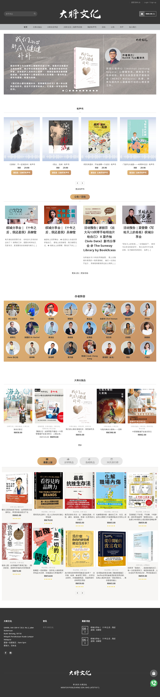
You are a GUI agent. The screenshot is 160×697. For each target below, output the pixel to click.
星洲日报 (45, 429)
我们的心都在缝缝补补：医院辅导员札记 (80, 430)
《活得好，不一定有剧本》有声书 (21, 164)
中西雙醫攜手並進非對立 (142, 431)
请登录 (16, 172)
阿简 (32, 319)
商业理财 (13, 563)
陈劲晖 (51, 357)
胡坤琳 (32, 357)
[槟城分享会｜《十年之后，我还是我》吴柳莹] (21, 214)
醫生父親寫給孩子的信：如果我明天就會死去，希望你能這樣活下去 (17, 510)
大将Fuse (10, 426)
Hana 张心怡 (13, 357)
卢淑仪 (147, 357)
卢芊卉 (147, 319)
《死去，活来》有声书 (60, 164)
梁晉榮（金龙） (108, 357)
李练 (128, 357)
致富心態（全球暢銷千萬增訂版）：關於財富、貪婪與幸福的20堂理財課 (17, 566)
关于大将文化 (48, 627)
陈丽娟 (147, 337)
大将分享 (81, 426)
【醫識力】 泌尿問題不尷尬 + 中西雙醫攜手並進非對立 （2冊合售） (49, 432)
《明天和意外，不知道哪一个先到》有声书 (99, 164)
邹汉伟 (109, 337)
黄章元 (13, 337)
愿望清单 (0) (135, 2)
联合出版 (53, 429)
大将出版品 (18, 426)
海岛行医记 (18, 429)
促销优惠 (41, 426)
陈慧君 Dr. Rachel (32, 337)
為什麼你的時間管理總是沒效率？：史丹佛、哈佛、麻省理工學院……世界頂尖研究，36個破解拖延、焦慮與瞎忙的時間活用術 (80, 576)
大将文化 (26, 426)
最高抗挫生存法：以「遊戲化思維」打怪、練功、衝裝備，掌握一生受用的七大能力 (80, 517)
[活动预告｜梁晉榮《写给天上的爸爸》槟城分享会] (138, 214)
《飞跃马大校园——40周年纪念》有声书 (138, 164)
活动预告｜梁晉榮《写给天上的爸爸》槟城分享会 (139, 232)
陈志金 (89, 319)
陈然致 (70, 337)
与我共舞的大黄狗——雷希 (111, 429)
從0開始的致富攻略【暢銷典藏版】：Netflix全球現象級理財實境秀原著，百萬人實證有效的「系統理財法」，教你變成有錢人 (111, 576)
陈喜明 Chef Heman (109, 319)
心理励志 (147, 565)
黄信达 (51, 337)
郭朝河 (70, 319)
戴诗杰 (128, 319)
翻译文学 (21, 507)
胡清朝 (51, 319)
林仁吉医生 (12, 319)
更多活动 (84, 273)
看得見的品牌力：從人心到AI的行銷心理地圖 (48, 515)
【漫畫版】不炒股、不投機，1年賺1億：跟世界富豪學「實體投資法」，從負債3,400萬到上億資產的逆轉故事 (143, 517)
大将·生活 (13, 507)
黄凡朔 (70, 357)
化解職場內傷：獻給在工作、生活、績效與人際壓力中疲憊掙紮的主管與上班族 (111, 517)
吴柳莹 (128, 337)
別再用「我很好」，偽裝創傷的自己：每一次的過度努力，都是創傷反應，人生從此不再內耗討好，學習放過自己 (143, 570)
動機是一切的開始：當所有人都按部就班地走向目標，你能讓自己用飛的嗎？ (48, 571)
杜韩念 (89, 337)
